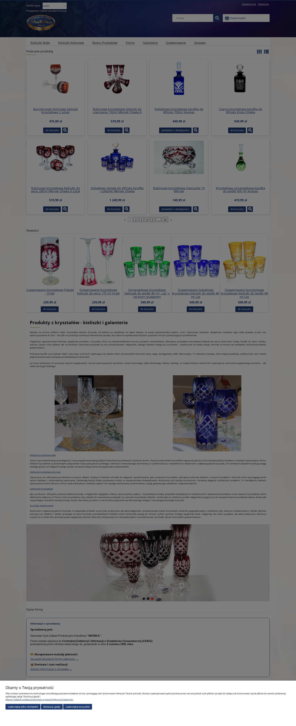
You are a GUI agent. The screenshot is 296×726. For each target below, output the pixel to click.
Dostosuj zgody (51, 706)
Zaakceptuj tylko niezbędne (23, 706)
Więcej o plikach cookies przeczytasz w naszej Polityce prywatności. (39, 699)
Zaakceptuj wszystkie (78, 706)
